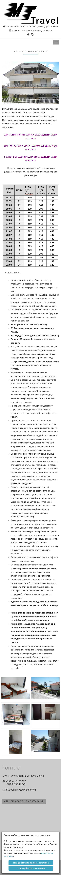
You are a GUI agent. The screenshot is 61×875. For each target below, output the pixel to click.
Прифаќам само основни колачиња (31, 862)
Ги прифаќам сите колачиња (31, 868)
